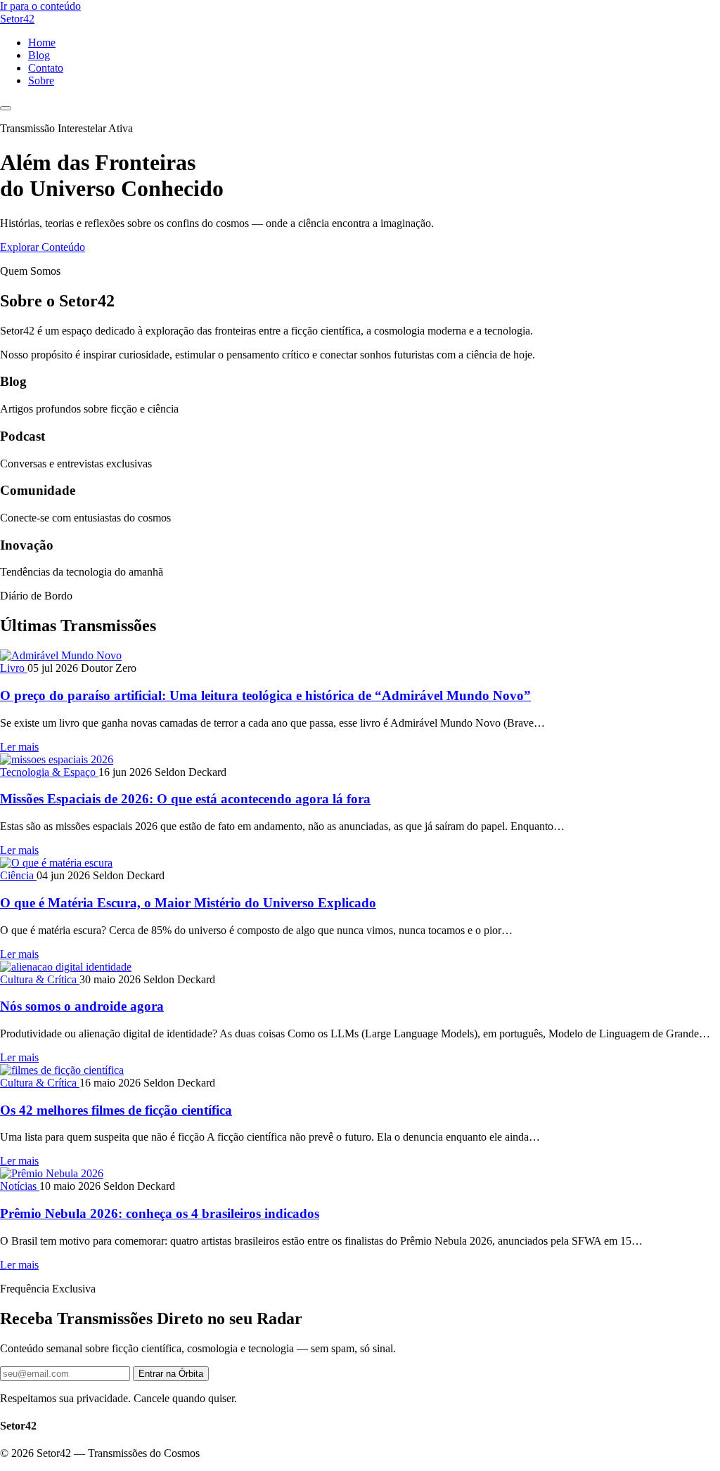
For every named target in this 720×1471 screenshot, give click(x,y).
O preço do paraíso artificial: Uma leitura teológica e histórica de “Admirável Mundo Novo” (265, 695)
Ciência (18, 875)
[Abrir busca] (5, 108)
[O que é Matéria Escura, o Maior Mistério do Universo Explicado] (56, 863)
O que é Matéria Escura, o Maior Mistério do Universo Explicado (188, 902)
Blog (39, 55)
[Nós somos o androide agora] (65, 967)
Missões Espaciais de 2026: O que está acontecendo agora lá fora (185, 798)
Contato (45, 68)
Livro (13, 668)
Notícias (19, 1186)
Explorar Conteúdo (42, 247)
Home (42, 42)
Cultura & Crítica (39, 979)
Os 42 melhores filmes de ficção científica (116, 1110)
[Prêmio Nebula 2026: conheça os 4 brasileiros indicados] (51, 1173)
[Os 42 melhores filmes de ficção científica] (62, 1070)
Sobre (41, 80)
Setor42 (17, 19)
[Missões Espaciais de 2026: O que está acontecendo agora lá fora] (56, 759)
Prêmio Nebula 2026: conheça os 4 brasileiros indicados (159, 1213)
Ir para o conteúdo (40, 6)
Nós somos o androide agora (82, 1006)
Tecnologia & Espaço (49, 772)
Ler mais (19, 747)
